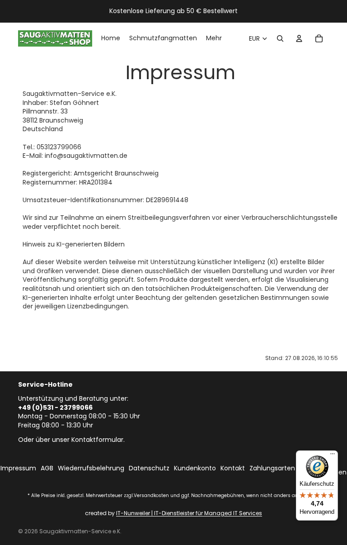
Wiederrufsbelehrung (91, 468)
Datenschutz (149, 468)
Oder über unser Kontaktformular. (71, 440)
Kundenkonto (195, 468)
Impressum (18, 468)
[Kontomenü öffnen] (299, 38)
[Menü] (332, 455)
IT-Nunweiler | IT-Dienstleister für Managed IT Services (189, 513)
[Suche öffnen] (280, 38)
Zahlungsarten (272, 468)
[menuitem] (214, 38)
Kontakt (232, 468)
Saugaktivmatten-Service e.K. (80, 531)
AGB (47, 468)
